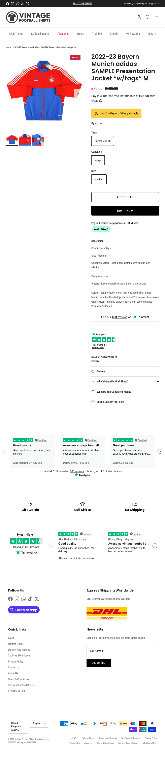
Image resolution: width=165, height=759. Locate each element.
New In (152, 33)
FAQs (11, 638)
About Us (13, 673)
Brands (114, 33)
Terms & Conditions (18, 679)
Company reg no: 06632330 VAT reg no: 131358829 (29, 741)
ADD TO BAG (125, 197)
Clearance (63, 33)
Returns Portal (15, 644)
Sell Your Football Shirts (21, 685)
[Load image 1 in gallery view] (44, 91)
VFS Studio (133, 33)
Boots (80, 33)
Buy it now (125, 211)
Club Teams (16, 33)
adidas (98, 123)
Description (97, 241)
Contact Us (14, 667)
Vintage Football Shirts (24, 739)
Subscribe (98, 663)
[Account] (138, 17)
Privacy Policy (15, 661)
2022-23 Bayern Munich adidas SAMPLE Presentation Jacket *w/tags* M (45, 47)
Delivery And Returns (19, 649)
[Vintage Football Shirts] (28, 17)
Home (8, 47)
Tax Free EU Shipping (19, 655)
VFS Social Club (17, 691)
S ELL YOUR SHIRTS (82, 3)
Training (97, 33)
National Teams (40, 33)
